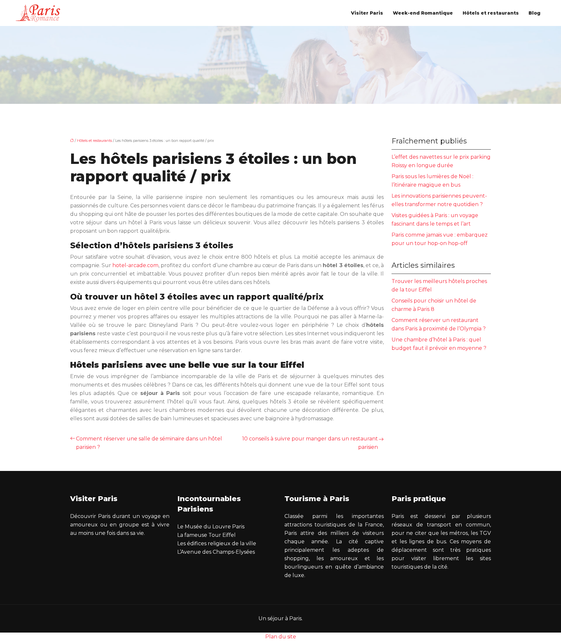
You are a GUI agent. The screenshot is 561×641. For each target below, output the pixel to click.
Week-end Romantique (423, 13)
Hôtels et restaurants (491, 13)
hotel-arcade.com (135, 265)
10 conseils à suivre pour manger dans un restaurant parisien (310, 443)
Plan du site (280, 637)
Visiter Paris (367, 13)
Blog (535, 13)
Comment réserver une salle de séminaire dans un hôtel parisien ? (149, 443)
